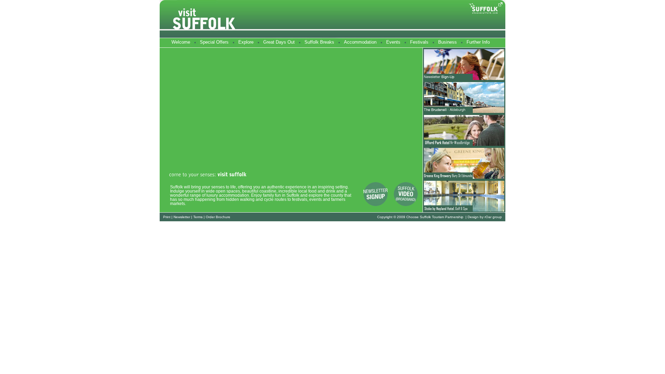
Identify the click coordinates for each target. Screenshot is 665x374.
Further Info (478, 42)
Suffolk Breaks (319, 42)
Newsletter (182, 217)
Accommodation (360, 42)
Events (393, 42)
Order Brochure (218, 217)
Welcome (180, 42)
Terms (198, 217)
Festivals (419, 42)
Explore (246, 42)
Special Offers (214, 42)
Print (166, 217)
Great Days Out (279, 42)
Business (447, 42)
